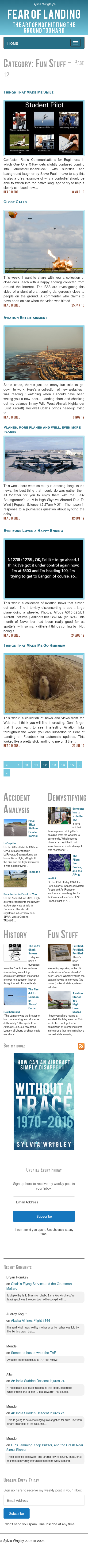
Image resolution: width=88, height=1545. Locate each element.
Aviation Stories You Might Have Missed (78, 1002)
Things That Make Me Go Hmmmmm (34, 645)
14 (63, 764)
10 (27, 764)
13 (54, 764)
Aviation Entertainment (25, 317)
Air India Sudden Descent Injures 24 (38, 1380)
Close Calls (15, 201)
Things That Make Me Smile (29, 92)
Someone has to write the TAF (78, 814)
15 (72, 764)
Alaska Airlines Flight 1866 (30, 1320)
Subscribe (16, 1513)
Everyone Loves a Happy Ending (33, 530)
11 (36, 764)
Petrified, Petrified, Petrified (78, 949)
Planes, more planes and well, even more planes (42, 429)
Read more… (12, 192)
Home (12, 43)
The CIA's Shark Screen (34, 949)
